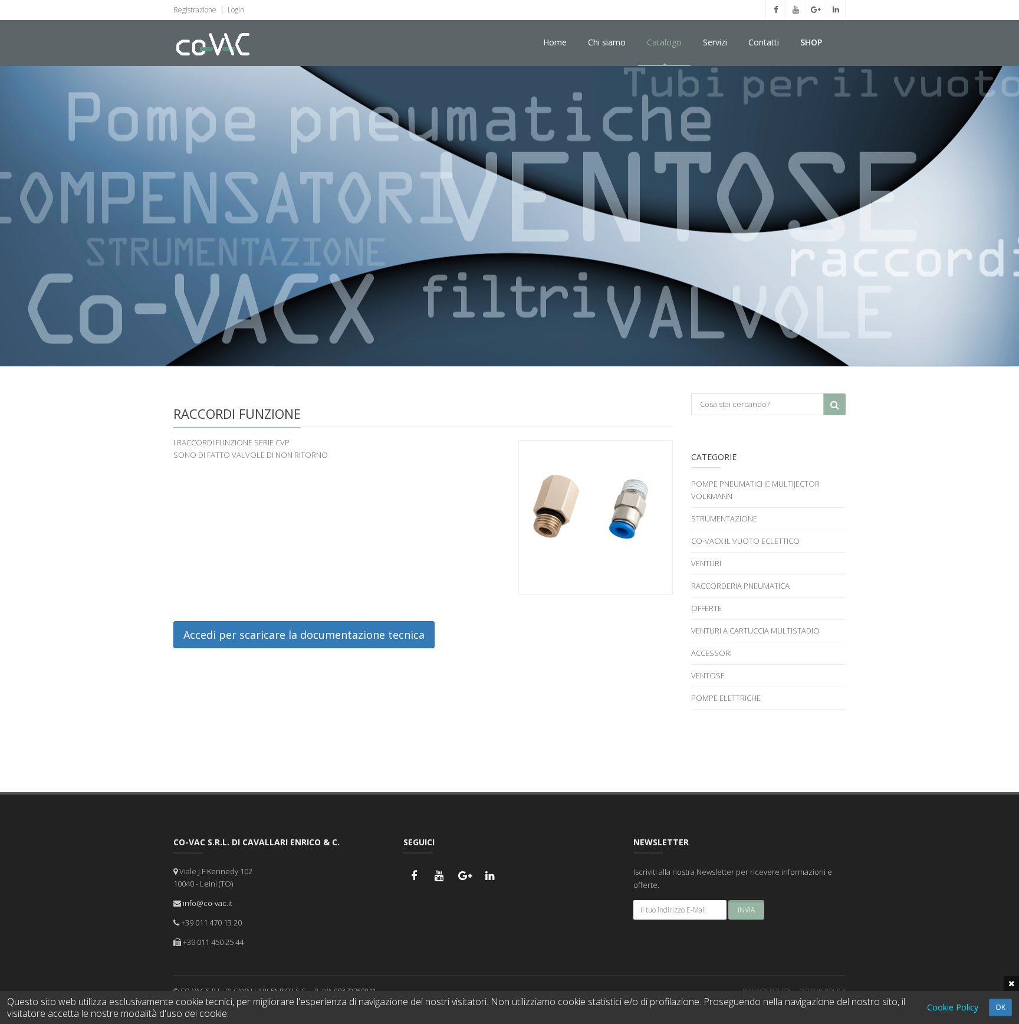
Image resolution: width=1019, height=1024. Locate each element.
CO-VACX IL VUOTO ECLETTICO (745, 541)
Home (555, 42)
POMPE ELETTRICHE (726, 697)
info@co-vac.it (207, 903)
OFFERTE (706, 608)
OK (1000, 1007)
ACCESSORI (711, 653)
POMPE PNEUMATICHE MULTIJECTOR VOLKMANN (755, 489)
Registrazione (194, 10)
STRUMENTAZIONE (724, 518)
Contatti (763, 42)
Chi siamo (607, 42)
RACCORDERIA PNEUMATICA (740, 585)
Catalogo (664, 42)
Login (235, 10)
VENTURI (706, 563)
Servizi (715, 42)
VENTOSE (708, 675)
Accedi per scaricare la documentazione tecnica (304, 635)
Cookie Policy (952, 1007)
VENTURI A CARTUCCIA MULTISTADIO (755, 630)
